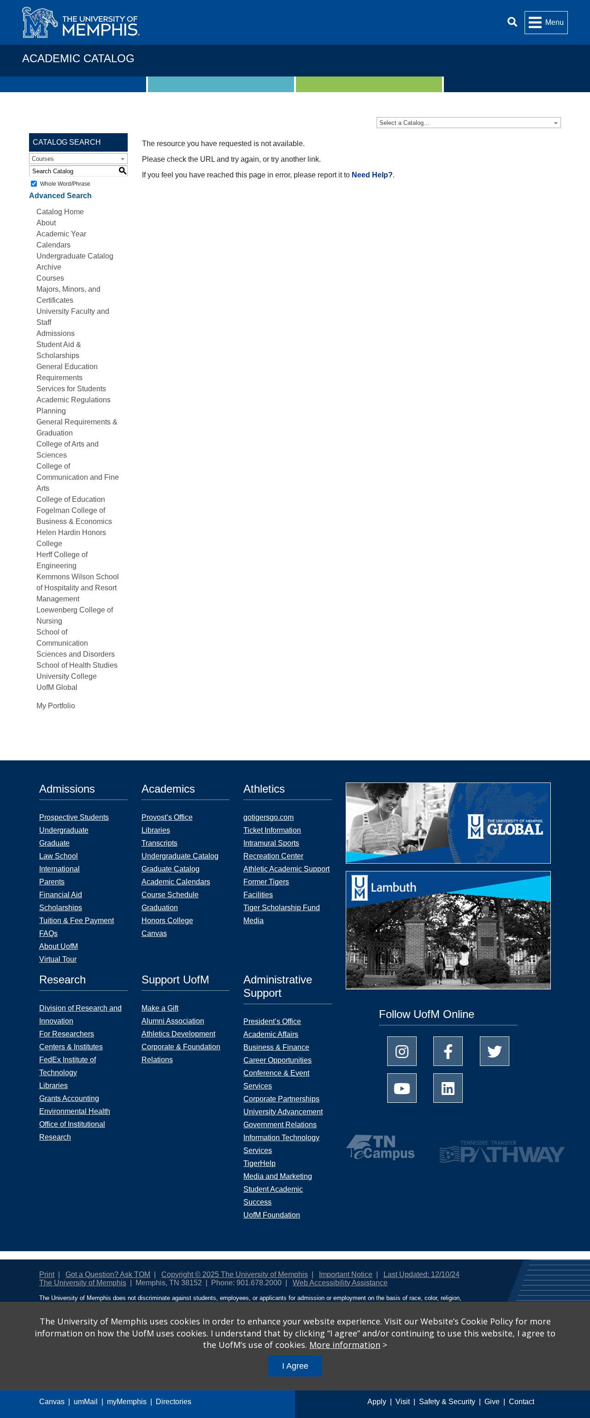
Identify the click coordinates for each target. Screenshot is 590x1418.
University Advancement (283, 1112)
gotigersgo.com (268, 817)
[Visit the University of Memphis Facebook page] (448, 1051)
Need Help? (372, 175)
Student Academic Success (273, 1195)
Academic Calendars (176, 882)
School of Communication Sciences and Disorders (75, 643)
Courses (50, 278)
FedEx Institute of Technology (67, 1066)
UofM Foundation (271, 1215)
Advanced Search (60, 196)
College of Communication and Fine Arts (77, 477)
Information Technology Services (281, 1144)
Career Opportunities (277, 1060)
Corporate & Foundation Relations (181, 1053)
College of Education (70, 499)
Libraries (156, 830)
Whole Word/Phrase (65, 184)
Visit (402, 1402)
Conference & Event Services (276, 1079)
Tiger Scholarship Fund (281, 908)
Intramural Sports (271, 843)
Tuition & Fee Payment (76, 920)
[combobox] (469, 122)
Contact (521, 1402)
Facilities (258, 895)
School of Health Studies (77, 665)
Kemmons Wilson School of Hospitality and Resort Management (77, 588)
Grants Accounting (69, 1098)
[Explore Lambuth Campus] (448, 933)
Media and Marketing (277, 1176)
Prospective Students (74, 817)
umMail (86, 1402)
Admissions (55, 333)
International (59, 869)
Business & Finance (276, 1047)
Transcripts (159, 843)
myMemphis (127, 1402)
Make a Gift (160, 1008)
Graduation (160, 908)
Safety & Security (447, 1402)
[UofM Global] (448, 826)
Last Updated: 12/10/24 (422, 1274)
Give (492, 1402)
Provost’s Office (167, 817)
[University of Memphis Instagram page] (402, 1051)
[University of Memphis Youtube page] (402, 1088)
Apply (376, 1402)
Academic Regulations (73, 400)
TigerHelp (259, 1163)
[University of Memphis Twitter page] (494, 1051)
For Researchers (66, 1034)
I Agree (295, 1366)
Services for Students (71, 389)
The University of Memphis (82, 1283)
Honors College (167, 920)
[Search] (512, 22)
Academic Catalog (78, 58)
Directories (173, 1402)
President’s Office (272, 1021)
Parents (52, 882)
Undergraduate (63, 830)
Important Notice (345, 1274)
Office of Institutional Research (72, 1130)
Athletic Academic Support (286, 869)
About (46, 223)
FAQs (48, 933)
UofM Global (56, 687)
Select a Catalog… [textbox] (404, 122)
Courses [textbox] (43, 158)
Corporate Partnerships (281, 1099)
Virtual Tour (58, 959)
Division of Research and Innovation (80, 1014)
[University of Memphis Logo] (81, 22)
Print (46, 1274)
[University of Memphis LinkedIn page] (448, 1088)
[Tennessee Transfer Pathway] (484, 1147)
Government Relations (280, 1125)
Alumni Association (173, 1021)
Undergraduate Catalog (180, 856)
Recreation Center (273, 856)
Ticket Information (272, 830)
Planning (51, 411)
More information (344, 1344)
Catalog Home (60, 212)
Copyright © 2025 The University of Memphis (234, 1274)
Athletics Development (178, 1034)
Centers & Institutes (71, 1047)
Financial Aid (60, 895)
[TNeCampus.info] (382, 1147)
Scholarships (60, 908)
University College (66, 676)
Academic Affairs (270, 1034)
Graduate (54, 843)
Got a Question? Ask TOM (107, 1274)
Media (253, 920)
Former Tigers (266, 882)
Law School (58, 856)
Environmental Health (74, 1111)
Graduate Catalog (171, 869)
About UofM (58, 946)
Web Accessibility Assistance (340, 1283)
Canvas (52, 1402)
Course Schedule (170, 895)
